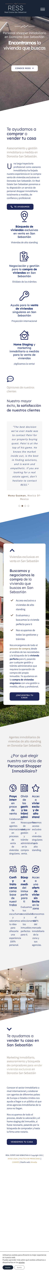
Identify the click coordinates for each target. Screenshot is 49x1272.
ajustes (21, 1262)
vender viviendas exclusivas (24, 1067)
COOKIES (15, 1162)
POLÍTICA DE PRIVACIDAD (29, 1158)
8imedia (34, 1162)
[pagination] (19, 506)
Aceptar (7, 1267)
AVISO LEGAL (13, 1158)
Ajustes (19, 1267)
